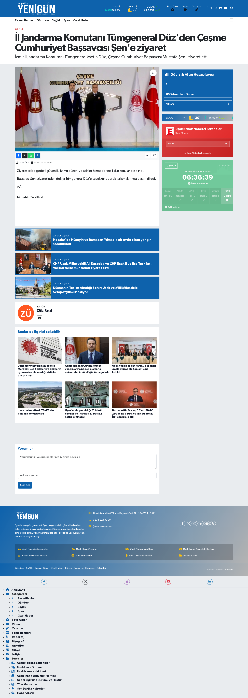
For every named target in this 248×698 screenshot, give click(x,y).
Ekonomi (89, 568)
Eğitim (68, 568)
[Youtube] (207, 523)
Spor (67, 20)
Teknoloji (101, 568)
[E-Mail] (39, 318)
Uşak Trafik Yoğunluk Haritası (198, 549)
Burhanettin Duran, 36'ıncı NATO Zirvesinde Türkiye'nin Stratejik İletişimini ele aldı (132, 413)
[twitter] (85, 582)
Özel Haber (81, 20)
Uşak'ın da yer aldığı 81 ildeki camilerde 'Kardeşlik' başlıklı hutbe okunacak (83, 413)
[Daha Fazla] (37, 155)
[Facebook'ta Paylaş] (18, 155)
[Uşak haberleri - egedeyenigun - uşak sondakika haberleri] (37, 8)
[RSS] (213, 523)
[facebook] (44, 582)
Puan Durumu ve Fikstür (34, 555)
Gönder (25, 485)
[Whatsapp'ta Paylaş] (31, 155)
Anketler (17, 645)
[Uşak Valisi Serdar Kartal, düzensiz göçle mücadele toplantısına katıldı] (134, 350)
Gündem (42, 20)
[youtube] (168, 582)
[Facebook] (182, 523)
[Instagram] (195, 523)
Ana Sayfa (18, 589)
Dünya (38, 568)
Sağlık (56, 20)
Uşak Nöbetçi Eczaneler (35, 549)
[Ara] (231, 8)
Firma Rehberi (21, 632)
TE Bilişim (228, 569)
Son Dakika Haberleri (140, 555)
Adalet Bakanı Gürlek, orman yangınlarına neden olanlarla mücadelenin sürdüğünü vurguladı (86, 369)
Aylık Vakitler (174, 207)
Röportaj (79, 568)
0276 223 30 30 (102, 520)
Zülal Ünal (24, 163)
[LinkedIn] (201, 523)
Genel (19, 29)
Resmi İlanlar (24, 20)
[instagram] (127, 582)
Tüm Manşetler (84, 555)
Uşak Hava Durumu (86, 549)
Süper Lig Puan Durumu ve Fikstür (39, 680)
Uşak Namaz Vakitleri (141, 549)
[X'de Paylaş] (24, 155)
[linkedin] (210, 582)
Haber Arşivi (190, 555)
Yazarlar (17, 628)
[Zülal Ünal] (26, 312)
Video (15, 624)
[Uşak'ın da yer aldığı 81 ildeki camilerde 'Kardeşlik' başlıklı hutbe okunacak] (87, 394)
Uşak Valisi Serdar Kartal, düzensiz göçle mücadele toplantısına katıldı (134, 369)
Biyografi (17, 641)
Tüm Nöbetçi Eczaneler (199, 153)
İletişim (16, 654)
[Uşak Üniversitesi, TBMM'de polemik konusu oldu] (40, 394)
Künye (15, 650)
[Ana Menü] (231, 20)
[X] (188, 523)
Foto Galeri (19, 619)
